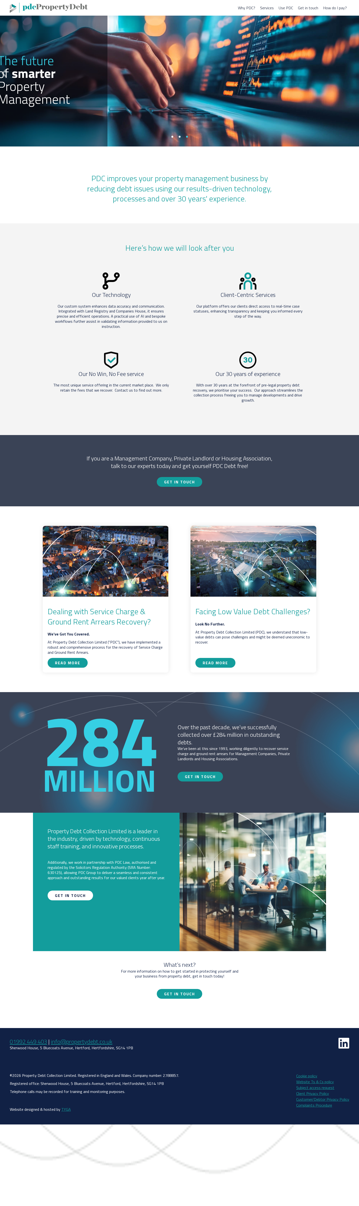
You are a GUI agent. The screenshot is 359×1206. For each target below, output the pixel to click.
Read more (120, 131)
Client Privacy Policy (312, 1093)
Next (354, 73)
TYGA (66, 1109)
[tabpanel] (179, 73)
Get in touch (308, 8)
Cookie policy (306, 1076)
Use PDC (286, 8)
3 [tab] (186, 136)
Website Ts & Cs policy (315, 1082)
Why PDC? (246, 8)
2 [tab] (179, 136)
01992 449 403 (28, 1041)
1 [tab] (172, 136)
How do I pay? (335, 8)
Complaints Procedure (314, 1105)
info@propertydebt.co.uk (81, 1041)
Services (267, 8)
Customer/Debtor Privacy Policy (322, 1099)
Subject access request (315, 1088)
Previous (4, 73)
